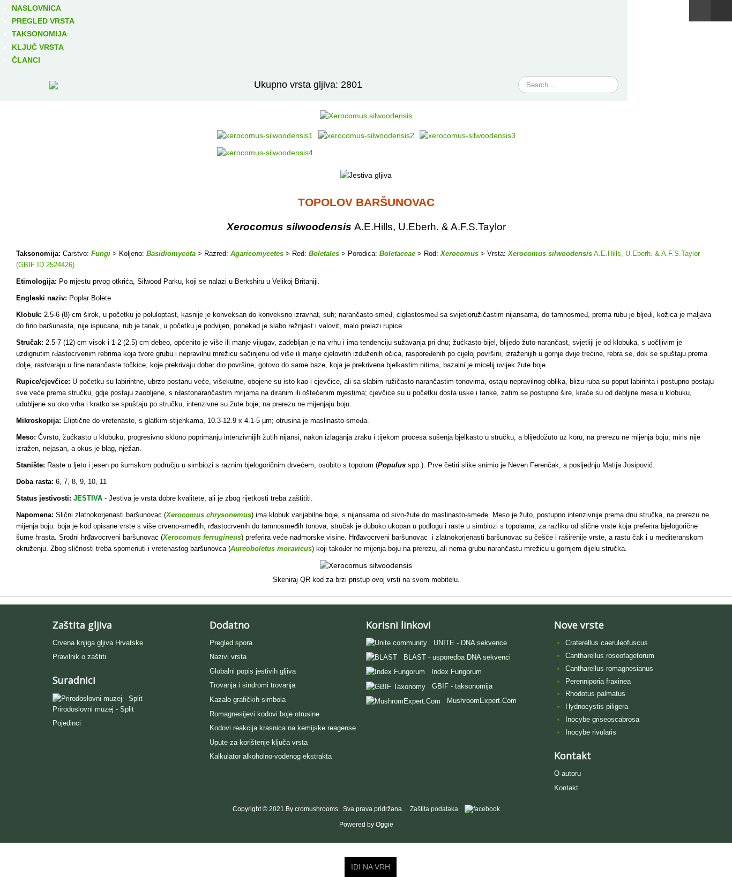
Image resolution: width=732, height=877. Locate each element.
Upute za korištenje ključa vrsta (259, 742)
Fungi (100, 254)
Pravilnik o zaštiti (79, 657)
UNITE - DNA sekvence (470, 643)
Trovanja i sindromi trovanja (252, 685)
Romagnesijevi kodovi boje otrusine (264, 714)
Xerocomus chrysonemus (208, 515)
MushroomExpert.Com (482, 701)
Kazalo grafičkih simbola (248, 699)
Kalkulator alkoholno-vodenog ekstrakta (271, 756)
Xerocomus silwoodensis (550, 254)
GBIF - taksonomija (462, 686)
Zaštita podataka (434, 809)
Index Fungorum (456, 672)
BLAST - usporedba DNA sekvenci (457, 657)
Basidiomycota (171, 254)
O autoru (567, 773)
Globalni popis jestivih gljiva (253, 671)
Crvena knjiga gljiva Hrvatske (98, 643)
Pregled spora (231, 643)
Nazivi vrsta (228, 657)
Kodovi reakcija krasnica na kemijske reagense (283, 728)
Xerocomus (459, 254)
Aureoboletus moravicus (271, 549)
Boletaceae (397, 254)
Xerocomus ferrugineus (202, 537)
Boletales (324, 254)
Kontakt (566, 788)
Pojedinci (67, 723)
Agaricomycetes (256, 254)
